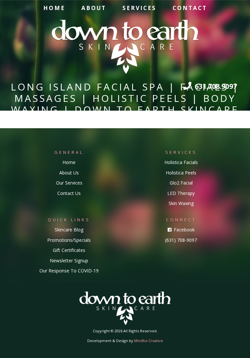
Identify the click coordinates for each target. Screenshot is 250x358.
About (93, 8)
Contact (190, 8)
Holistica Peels (181, 173)
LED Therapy (181, 193)
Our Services (69, 183)
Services (139, 8)
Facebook (184, 230)
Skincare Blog (69, 230)
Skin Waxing (181, 203)
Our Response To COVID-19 (69, 271)
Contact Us (69, 193)
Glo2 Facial (181, 183)
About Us (69, 173)
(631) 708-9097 (181, 240)
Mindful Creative (148, 340)
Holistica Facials (181, 162)
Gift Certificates (69, 250)
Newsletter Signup (69, 260)
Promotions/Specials (69, 240)
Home (54, 8)
